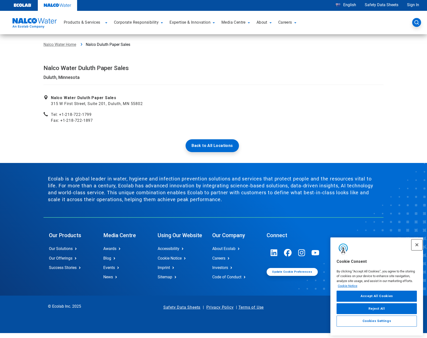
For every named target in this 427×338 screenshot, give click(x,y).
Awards (109, 248)
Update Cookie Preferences (292, 271)
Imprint (164, 267)
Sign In (413, 4)
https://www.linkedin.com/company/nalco (274, 253)
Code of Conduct (226, 277)
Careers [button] (285, 22)
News (108, 277)
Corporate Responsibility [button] (136, 22)
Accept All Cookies (377, 296)
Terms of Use (251, 307)
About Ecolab (223, 248)
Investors (220, 267)
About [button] (261, 22)
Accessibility (168, 248)
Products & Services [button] (82, 22)
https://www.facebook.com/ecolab (288, 253)
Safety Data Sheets (381, 4)
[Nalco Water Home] (34, 24)
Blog (107, 258)
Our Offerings (60, 258)
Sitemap (165, 277)
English (349, 4)
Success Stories (63, 267)
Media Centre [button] (233, 22)
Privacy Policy (220, 307)
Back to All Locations (212, 145)
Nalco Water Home (59, 44)
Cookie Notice (347, 286)
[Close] (416, 244)
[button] (107, 22)
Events (109, 267)
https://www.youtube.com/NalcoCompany (315, 253)
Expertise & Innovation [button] (190, 22)
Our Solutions (61, 248)
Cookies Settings (377, 321)
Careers (218, 258)
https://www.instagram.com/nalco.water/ (302, 253)
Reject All (376, 308)
